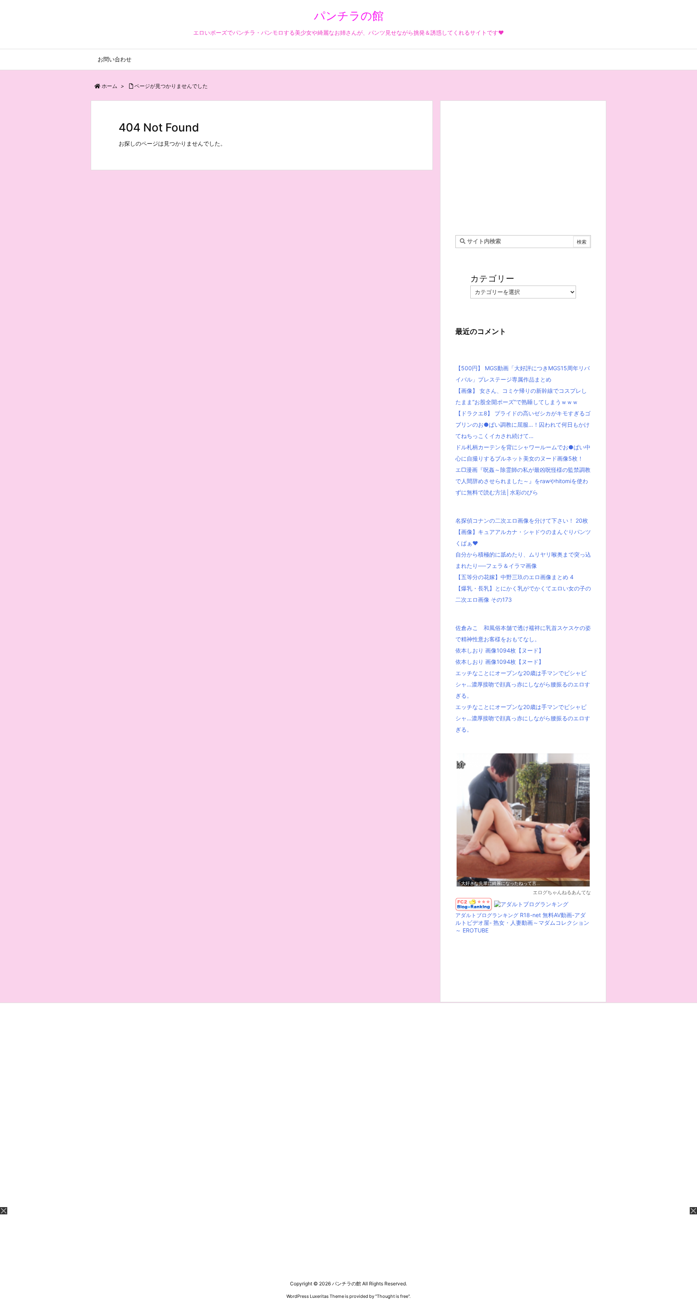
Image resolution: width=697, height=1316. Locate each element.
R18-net (530, 914)
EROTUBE (475, 930)
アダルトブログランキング (486, 915)
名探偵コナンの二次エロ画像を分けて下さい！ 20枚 (521, 520)
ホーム (109, 86)
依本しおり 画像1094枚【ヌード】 (499, 650)
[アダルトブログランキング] (531, 903)
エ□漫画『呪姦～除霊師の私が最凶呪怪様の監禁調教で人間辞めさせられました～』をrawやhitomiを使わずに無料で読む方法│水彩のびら (523, 481)
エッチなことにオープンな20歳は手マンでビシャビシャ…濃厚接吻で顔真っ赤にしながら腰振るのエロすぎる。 (522, 684)
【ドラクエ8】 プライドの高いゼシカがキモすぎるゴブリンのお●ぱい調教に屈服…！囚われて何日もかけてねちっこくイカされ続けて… (523, 424)
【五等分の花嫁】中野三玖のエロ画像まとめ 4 (514, 577)
